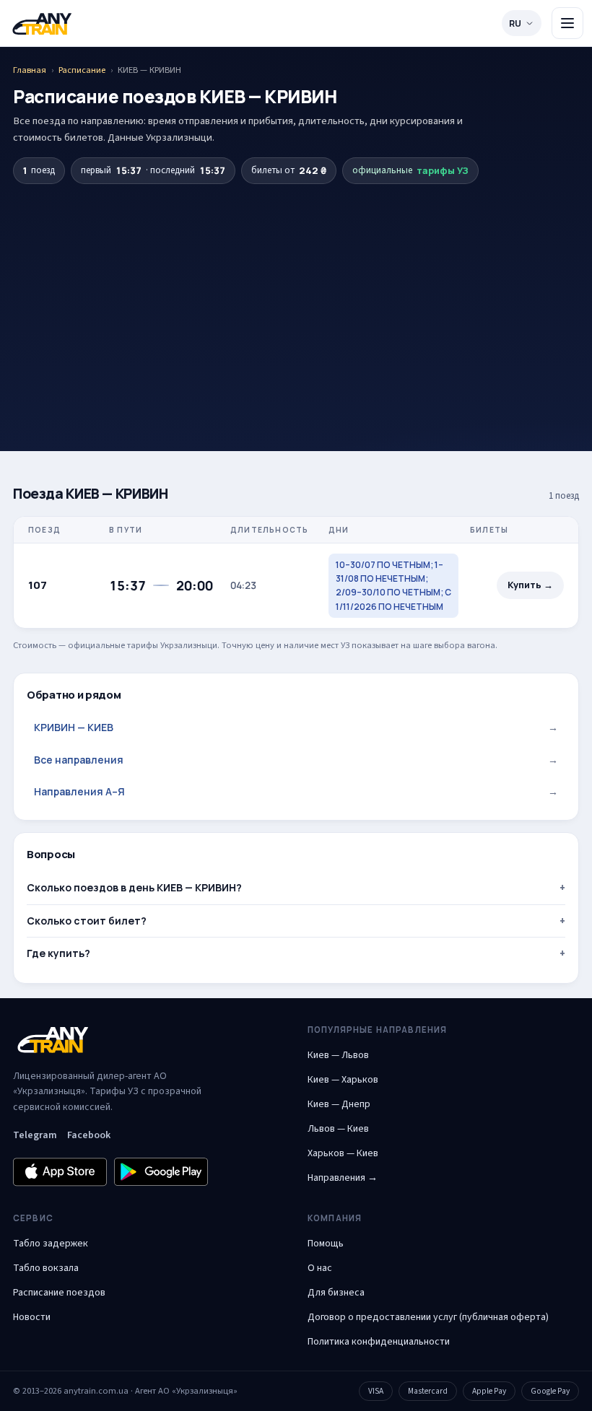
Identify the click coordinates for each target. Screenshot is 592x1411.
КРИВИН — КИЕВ (296, 727)
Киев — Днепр (339, 1104)
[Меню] (567, 23)
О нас (320, 1268)
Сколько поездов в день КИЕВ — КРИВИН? (134, 887)
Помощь (326, 1243)
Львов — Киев (338, 1129)
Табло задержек (50, 1243)
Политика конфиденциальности (379, 1341)
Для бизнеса (336, 1292)
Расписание (81, 70)
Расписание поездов (59, 1292)
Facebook (88, 1135)
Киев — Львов (338, 1055)
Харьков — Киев (343, 1153)
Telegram (35, 1135)
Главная (29, 70)
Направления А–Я (296, 791)
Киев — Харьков (343, 1080)
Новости (32, 1317)
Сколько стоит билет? (87, 920)
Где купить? (58, 953)
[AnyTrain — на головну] (42, 23)
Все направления (296, 759)
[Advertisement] (296, 292)
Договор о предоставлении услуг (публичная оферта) (428, 1317)
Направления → (343, 1178)
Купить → (530, 585)
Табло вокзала (46, 1268)
